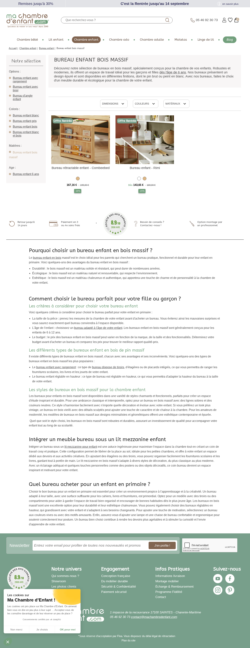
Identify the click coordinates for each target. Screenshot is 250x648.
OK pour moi (68, 629)
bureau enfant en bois (47, 257)
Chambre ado (119, 40)
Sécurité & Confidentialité (118, 586)
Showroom (58, 581)
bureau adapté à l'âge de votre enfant (98, 327)
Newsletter (20, 545)
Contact (160, 597)
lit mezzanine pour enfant (80, 446)
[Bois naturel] (78, 179)
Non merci (16, 629)
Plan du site (128, 640)
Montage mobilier (167, 581)
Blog (230, 39)
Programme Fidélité (168, 592)
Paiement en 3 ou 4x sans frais (70, 223)
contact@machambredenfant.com (154, 617)
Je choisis (42, 629)
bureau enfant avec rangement (56, 367)
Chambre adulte (152, 40)
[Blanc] (139, 179)
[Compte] (224, 20)
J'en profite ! (162, 545)
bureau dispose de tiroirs (108, 367)
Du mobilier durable (114, 581)
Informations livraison (170, 576)
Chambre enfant (86, 40)
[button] (7, 641)
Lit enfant (56, 40)
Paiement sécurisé (114, 592)
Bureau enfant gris (25, 120)
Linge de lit (205, 40)
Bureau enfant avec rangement (25, 79)
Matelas (180, 40)
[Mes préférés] (230, 20)
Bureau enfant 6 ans (26, 174)
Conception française (115, 576)
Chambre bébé (27, 40)
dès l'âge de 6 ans (172, 72)
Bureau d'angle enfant (23, 97)
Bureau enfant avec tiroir (25, 88)
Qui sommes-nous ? (65, 576)
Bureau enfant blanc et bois (26, 134)
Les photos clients (63, 586)
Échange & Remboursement (174, 586)
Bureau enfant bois (25, 126)
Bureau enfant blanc (26, 115)
